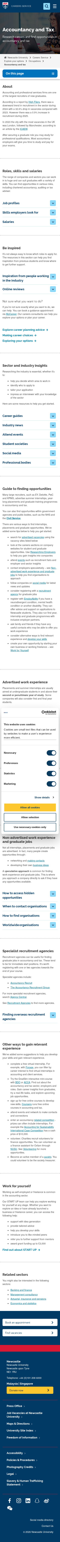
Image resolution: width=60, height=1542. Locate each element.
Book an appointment (17, 1322)
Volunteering (29, 1149)
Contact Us (47, 1525)
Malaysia (12, 1383)
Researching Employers (43, 552)
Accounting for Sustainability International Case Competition (32, 1128)
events (21, 560)
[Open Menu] (54, 6)
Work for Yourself (19, 650)
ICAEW (23, 129)
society (47, 1156)
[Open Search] (46, 6)
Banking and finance (21, 1290)
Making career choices (18, 335)
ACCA (27, 1082)
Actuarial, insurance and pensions (28, 1298)
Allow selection (30, 817)
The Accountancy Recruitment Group (30, 987)
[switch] (51, 763)
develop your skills (37, 639)
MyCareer (11, 314)
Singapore (26, 1383)
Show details (42, 797)
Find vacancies (13, 1333)
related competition (44, 1120)
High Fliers (34, 102)
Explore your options (14, 61)
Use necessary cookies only (30, 827)
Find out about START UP (19, 1249)
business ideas (41, 865)
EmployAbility (31, 598)
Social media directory (41, 1519)
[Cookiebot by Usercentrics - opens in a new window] (42, 712)
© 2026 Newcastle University (38, 1531)
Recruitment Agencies (18, 1003)
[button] (53, 203)
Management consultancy (24, 1294)
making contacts (35, 860)
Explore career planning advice (23, 329)
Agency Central (18, 997)
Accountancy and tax (15, 64)
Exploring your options (18, 340)
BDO (17, 1082)
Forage (29, 1067)
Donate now (16, 1390)
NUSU (13, 1149)
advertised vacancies (33, 537)
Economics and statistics (23, 1303)
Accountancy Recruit (21, 983)
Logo (5, 6)
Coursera (27, 1104)
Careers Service (40, 57)
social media (39, 582)
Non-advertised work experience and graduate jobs (33, 571)
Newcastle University (17, 57)
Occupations (35, 61)
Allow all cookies (30, 807)
